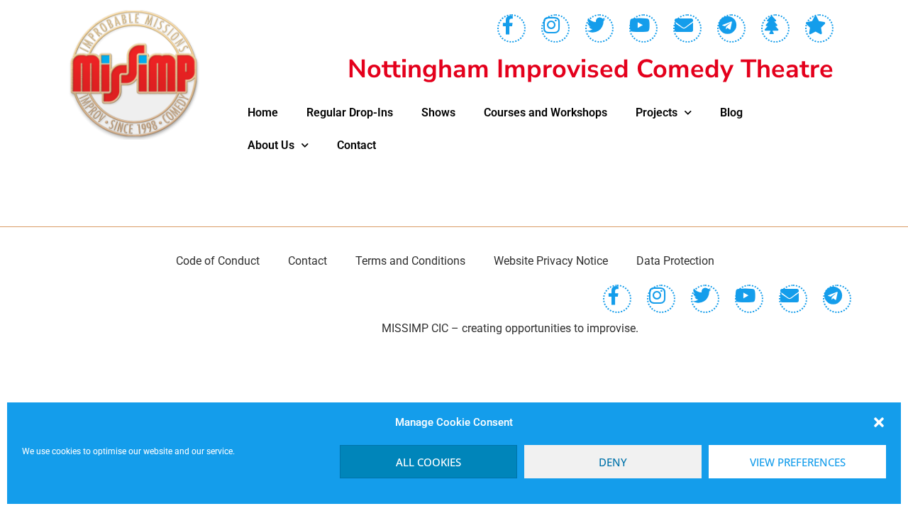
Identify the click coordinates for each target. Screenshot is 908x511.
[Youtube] (643, 28)
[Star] (819, 28)
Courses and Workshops (545, 112)
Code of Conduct (218, 261)
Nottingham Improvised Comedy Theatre (591, 69)
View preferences (798, 462)
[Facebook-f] (511, 28)
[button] (879, 422)
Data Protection (675, 261)
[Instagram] (555, 28)
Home (263, 112)
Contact (356, 145)
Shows (438, 112)
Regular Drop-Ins (349, 112)
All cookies (428, 462)
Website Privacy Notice (551, 261)
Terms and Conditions (410, 261)
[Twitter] (599, 28)
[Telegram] (731, 28)
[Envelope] (687, 28)
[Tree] (775, 28)
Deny (613, 462)
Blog (731, 112)
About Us (271, 145)
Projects (656, 112)
